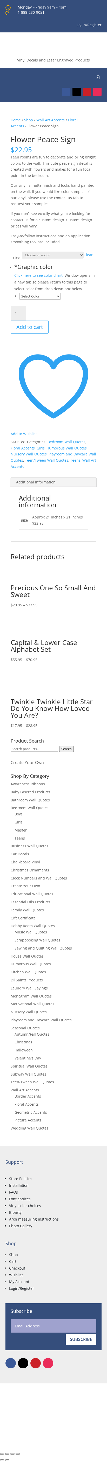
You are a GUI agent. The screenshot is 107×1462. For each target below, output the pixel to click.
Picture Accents (28, 1120)
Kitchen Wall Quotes (28, 971)
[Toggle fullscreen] (7, 1454)
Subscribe (81, 1339)
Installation (19, 1185)
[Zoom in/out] (2, 1454)
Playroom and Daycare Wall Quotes (41, 1019)
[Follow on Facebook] (66, 92)
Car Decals (20, 853)
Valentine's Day (28, 1058)
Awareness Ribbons (28, 783)
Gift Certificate (23, 918)
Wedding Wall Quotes (29, 1128)
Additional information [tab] (36, 482)
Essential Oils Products (30, 901)
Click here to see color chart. (39, 275)
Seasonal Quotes (25, 1028)
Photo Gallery (20, 1225)
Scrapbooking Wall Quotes (37, 940)
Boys (19, 814)
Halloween (24, 1050)
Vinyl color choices (25, 1205)
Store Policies (20, 1178)
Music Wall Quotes (31, 932)
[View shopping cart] (90, 76)
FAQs (13, 1192)
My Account (19, 1281)
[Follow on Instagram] (97, 92)
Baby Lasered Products (30, 791)
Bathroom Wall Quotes (30, 800)
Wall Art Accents (50, 119)
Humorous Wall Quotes (66, 448)
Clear (88, 254)
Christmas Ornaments (30, 870)
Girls (41, 448)
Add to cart (29, 326)
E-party (15, 1212)
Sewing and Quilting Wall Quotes (43, 948)
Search (66, 748)
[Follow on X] (76, 92)
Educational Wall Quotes (32, 893)
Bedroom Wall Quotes (66, 441)
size (16, 257)
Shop (28, 119)
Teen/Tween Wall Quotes (46, 460)
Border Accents (28, 1096)
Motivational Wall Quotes (32, 1003)
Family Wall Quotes (27, 909)
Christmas (23, 1042)
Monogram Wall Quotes (31, 996)
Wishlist (16, 1274)
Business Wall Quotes (29, 845)
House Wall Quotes (27, 956)
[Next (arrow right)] (7, 1460)
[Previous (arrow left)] (2, 1460)
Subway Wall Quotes (28, 1074)
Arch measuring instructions (34, 1219)
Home (16, 119)
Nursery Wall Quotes (29, 454)
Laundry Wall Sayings (29, 988)
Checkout (17, 1268)
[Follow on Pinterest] (87, 92)
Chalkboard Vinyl (25, 862)
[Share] (12, 1454)
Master (21, 830)
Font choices (20, 1198)
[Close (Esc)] (18, 1454)
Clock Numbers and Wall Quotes (39, 878)
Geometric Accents (31, 1112)
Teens (75, 460)
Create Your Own (27, 762)
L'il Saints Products (27, 980)
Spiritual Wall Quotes (29, 1066)
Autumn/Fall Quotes (32, 1034)
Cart (12, 1261)
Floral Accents (23, 448)
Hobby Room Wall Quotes (33, 925)
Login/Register (21, 1288)
